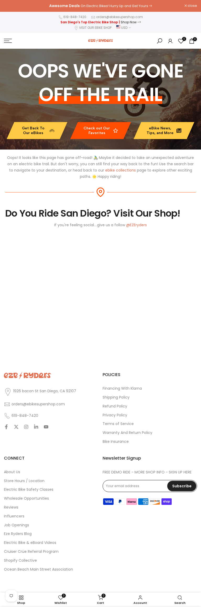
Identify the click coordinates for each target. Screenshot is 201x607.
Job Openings (16, 525)
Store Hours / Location (24, 480)
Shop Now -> (131, 22)
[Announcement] (100, 6)
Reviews (11, 507)
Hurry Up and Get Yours (128, 6)
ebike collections (120, 170)
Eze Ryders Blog (18, 533)
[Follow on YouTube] (46, 427)
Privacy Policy (115, 415)
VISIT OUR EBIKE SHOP (95, 27)
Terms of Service (118, 423)
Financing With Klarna (122, 388)
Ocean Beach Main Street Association (38, 569)
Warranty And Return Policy (127, 432)
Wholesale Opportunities (26, 498)
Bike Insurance (116, 441)
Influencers (14, 516)
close (11, 6)
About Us (12, 472)
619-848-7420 (74, 17)
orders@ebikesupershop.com (119, 17)
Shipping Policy (116, 397)
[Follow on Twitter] (16, 427)
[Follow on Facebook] (6, 427)
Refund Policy (115, 406)
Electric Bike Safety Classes (28, 489)
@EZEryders (136, 225)
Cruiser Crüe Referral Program (31, 551)
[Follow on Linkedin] (36, 427)
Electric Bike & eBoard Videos (30, 542)
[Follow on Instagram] (26, 427)
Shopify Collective (20, 560)
